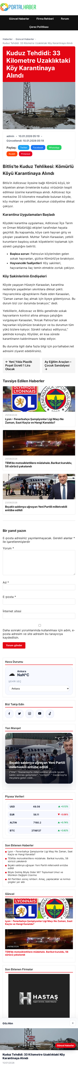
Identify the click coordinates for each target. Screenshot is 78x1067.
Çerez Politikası (39, 26)
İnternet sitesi (12, 611)
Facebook (38, 147)
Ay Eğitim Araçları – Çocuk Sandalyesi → (58, 365)
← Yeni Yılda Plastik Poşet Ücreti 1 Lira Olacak (18, 365)
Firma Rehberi (45, 18)
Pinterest (25, 154)
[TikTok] (50, 714)
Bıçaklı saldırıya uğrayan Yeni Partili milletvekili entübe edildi (38, 867)
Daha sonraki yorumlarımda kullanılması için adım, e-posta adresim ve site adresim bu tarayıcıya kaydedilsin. (39, 633)
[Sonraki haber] (67, 739)
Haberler (8, 39)
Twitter (23, 147)
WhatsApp (54, 147)
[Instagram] (29, 714)
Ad (6, 582)
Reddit (12, 154)
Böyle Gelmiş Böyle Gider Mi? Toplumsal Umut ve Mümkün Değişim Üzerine (35, 874)
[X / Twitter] (19, 714)
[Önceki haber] (59, 739)
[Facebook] (9, 714)
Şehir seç (15, 681)
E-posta (9, 597)
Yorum (8, 548)
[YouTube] (40, 714)
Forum (65, 18)
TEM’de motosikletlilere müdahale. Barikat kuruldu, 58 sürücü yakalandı (38, 860)
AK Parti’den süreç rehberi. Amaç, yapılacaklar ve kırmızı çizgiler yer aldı (39, 880)
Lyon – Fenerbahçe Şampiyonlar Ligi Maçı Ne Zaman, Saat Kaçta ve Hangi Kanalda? (40, 853)
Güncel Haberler (19, 18)
